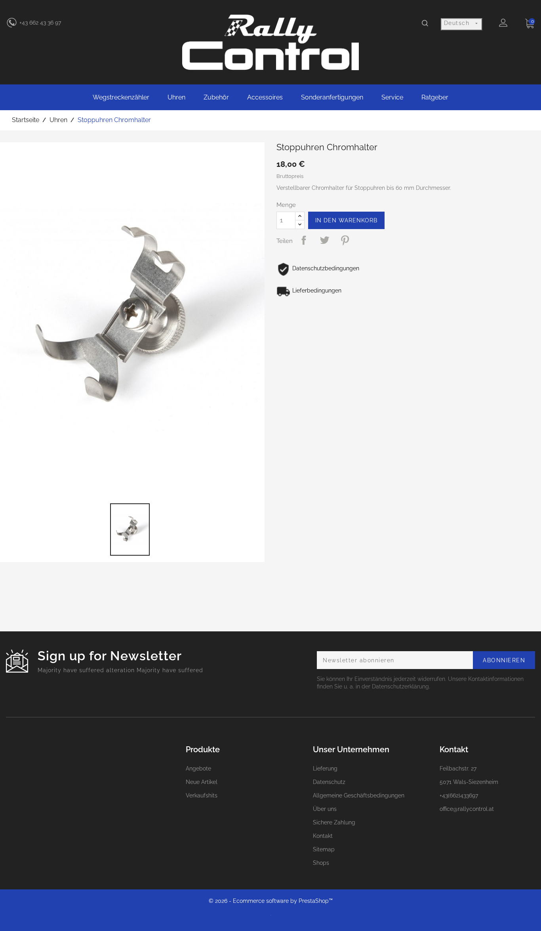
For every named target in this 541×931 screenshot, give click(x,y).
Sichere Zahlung (334, 822)
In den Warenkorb (346, 220)
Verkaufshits (201, 795)
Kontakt (323, 836)
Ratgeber (434, 97)
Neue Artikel (201, 782)
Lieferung (325, 768)
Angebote (198, 768)
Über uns (325, 809)
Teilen (304, 240)
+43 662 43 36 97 (40, 22)
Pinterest (345, 240)
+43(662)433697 (459, 795)
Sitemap (324, 849)
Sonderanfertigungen (332, 97)
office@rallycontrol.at (467, 809)
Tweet (324, 240)
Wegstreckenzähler (121, 97)
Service (392, 97)
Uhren (176, 97)
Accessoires (265, 97)
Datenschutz (329, 782)
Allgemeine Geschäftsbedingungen (358, 795)
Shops (321, 863)
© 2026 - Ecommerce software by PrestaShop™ (271, 901)
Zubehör (216, 97)
